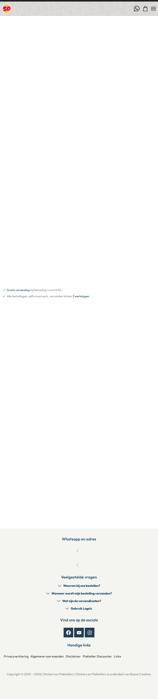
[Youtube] (79, 632)
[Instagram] (89, 632)
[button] (145, 8)
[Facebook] (68, 632)
